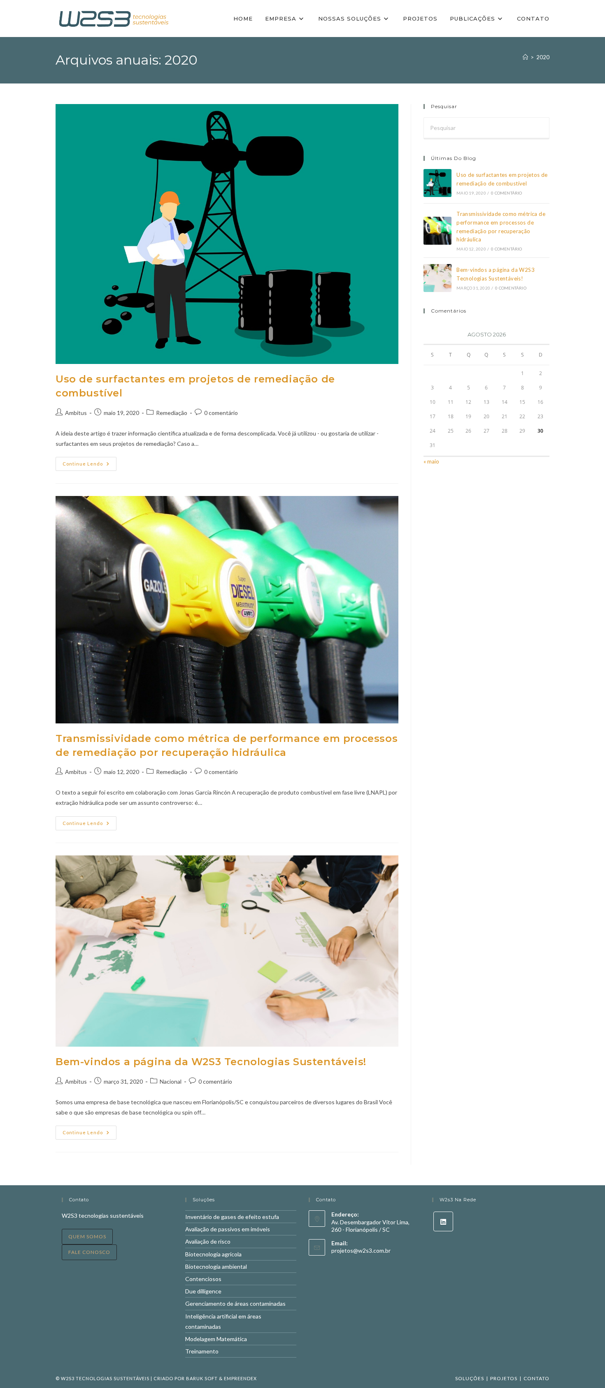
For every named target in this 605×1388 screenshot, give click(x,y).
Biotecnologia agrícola (213, 1254)
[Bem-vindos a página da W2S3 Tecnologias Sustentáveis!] (437, 278)
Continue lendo (89, 465)
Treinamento (202, 1351)
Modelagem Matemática (216, 1338)
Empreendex (240, 1378)
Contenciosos (203, 1278)
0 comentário (221, 412)
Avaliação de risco (207, 1241)
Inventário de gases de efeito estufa (232, 1216)
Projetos (503, 1378)
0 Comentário (506, 192)
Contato (536, 1378)
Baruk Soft (202, 1378)
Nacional (171, 1081)
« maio (431, 461)
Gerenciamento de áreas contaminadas (235, 1303)
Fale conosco (89, 1252)
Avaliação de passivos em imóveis (227, 1229)
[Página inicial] (525, 57)
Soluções (469, 1378)
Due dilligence (203, 1291)
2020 (542, 57)
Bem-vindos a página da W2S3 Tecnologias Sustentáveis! (211, 1062)
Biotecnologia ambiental (216, 1266)
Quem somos (87, 1236)
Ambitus (76, 412)
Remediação (171, 412)
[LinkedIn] (443, 1221)
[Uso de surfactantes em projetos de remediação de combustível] (437, 183)
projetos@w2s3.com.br (361, 1250)
